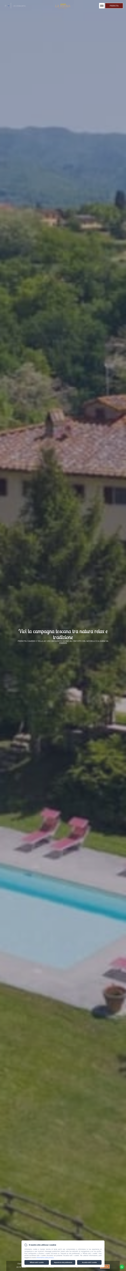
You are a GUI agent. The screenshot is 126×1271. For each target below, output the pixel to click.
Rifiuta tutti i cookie (37, 1262)
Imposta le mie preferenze (63, 1262)
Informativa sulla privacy (45, 1257)
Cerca (105, 1266)
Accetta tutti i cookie (89, 1262)
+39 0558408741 (19, 6)
